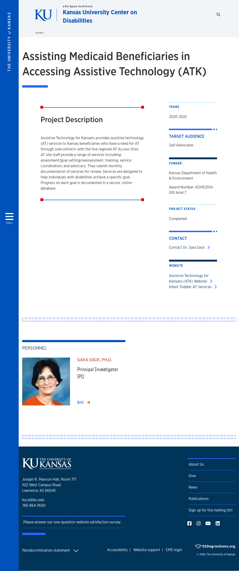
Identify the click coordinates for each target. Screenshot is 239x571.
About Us (196, 464)
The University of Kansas (220, 554)
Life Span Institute (78, 6)
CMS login (174, 549)
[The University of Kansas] (46, 467)
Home (39, 32)
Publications (199, 498)
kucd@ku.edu (33, 499)
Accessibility (117, 549)
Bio (81, 402)
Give (192, 475)
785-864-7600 (34, 505)
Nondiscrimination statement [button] (46, 550)
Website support (146, 549)
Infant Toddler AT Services (190, 286)
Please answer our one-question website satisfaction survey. (72, 522)
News (193, 487)
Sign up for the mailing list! (210, 510)
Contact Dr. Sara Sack (187, 247)
